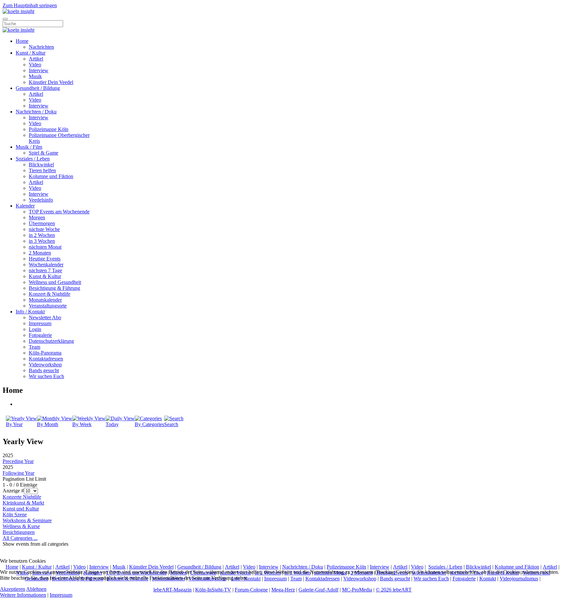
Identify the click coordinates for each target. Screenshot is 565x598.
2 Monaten (40, 253)
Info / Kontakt (30, 311)
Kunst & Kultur (45, 276)
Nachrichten (41, 47)
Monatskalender (45, 300)
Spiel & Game (43, 153)
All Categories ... (20, 538)
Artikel (36, 58)
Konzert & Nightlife (49, 294)
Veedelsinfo (41, 200)
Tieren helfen (42, 170)
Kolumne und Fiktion (51, 176)
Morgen (37, 217)
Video (35, 64)
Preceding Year (18, 461)
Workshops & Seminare (27, 520)
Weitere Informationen (23, 595)
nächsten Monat (45, 247)
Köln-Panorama (45, 353)
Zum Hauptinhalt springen (30, 5)
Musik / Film (29, 147)
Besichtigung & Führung (54, 288)
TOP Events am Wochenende (59, 211)
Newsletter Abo (45, 317)
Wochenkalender (46, 264)
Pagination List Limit (24, 479)
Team (34, 347)
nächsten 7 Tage (45, 270)
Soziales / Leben (33, 158)
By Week (82, 424)
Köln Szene (15, 514)
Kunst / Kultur (30, 53)
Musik (35, 76)
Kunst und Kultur (21, 508)
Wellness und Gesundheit (55, 282)
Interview (38, 70)
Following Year (18, 473)
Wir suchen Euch (46, 376)
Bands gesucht (44, 370)
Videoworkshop (45, 364)
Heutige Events (44, 258)
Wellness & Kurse (21, 526)
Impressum (40, 323)
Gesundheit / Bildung (38, 88)
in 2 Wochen (42, 235)
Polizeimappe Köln (48, 129)
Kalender (25, 205)
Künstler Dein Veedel (51, 82)
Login (35, 329)
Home (22, 41)
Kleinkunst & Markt (23, 503)
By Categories (149, 424)
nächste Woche (44, 229)
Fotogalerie (40, 335)
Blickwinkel (41, 164)
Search (171, 424)
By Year (14, 424)
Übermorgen (42, 223)
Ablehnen (36, 589)
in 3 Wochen (42, 241)
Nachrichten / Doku (36, 111)
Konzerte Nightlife (22, 497)
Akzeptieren (12, 589)
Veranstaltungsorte (48, 305)
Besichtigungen (19, 532)
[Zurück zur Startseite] (18, 11)
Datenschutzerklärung (51, 341)
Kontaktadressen (46, 358)
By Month (47, 424)
